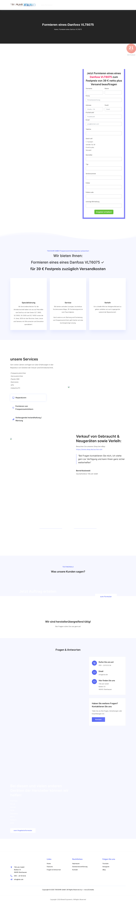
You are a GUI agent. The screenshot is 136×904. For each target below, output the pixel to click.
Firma (88, 96)
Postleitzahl (90, 112)
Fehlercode (89, 192)
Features (50, 867)
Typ (87, 164)
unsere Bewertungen (22, 163)
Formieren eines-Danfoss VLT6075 (70, 29)
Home (56, 29)
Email (88, 120)
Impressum (75, 863)
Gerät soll (89, 138)
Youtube (105, 863)
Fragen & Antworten (54, 870)
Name (107, 88)
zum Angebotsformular (23, 830)
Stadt (107, 105)
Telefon (88, 129)
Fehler (88, 183)
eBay (104, 870)
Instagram (105, 867)
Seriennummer (91, 173)
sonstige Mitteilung (92, 201)
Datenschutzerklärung (79, 867)
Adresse (88, 105)
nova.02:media (89, 890)
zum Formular (46, 5)
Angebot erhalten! (104, 212)
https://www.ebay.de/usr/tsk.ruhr (89, 449)
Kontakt (98, 719)
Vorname (89, 88)
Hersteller (89, 155)
